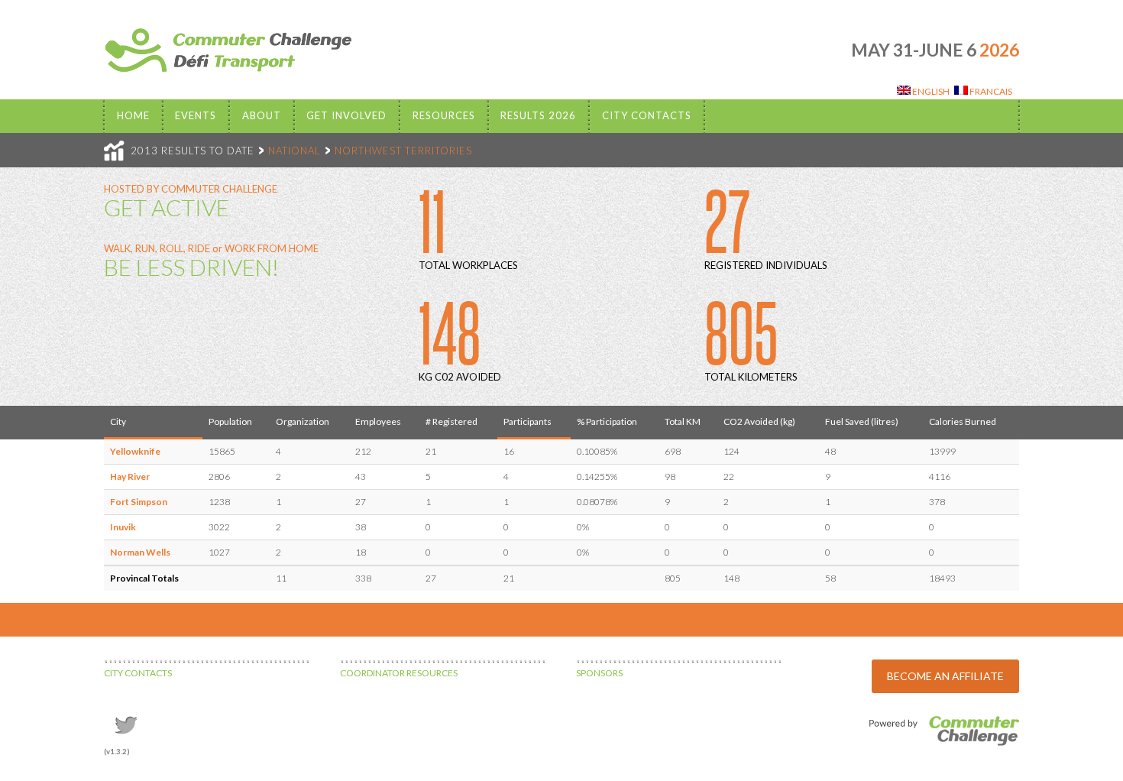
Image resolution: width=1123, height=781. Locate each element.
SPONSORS (599, 673)
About (261, 115)
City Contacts (646, 115)
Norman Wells (140, 552)
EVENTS (195, 115)
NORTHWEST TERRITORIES (403, 150)
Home (133, 115)
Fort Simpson (138, 501)
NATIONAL (294, 150)
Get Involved (346, 115)
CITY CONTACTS (138, 673)
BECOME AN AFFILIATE (945, 675)
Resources (444, 115)
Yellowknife (135, 451)
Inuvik (123, 527)
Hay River (130, 476)
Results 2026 (538, 115)
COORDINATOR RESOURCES (399, 673)
